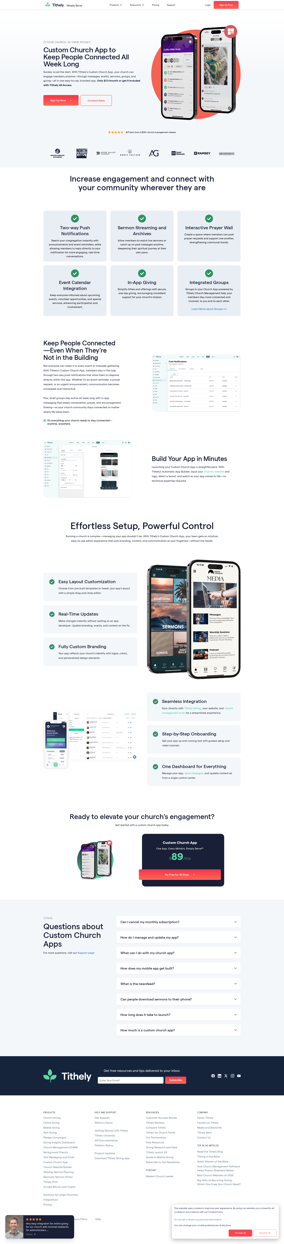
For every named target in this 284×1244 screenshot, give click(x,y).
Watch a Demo (103, 1122)
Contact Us (204, 1137)
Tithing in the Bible (208, 1156)
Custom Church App (55, 1162)
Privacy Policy (79, 1218)
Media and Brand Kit (209, 1127)
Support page (86, 952)
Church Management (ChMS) (60, 1147)
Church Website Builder (57, 1167)
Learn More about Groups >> (209, 308)
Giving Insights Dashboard (59, 1142)
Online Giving (51, 1122)
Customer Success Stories (161, 1117)
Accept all (240, 1232)
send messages (194, 773)
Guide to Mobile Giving (159, 1157)
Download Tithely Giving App (112, 1158)
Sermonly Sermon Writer (58, 1176)
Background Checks (55, 1152)
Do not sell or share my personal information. (198, 1219)
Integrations (50, 1199)
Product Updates (105, 1153)
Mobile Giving (51, 1127)
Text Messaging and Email (58, 1157)
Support (171, 4)
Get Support (102, 1117)
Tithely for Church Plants (160, 1132)
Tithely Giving (192, 708)
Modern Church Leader (160, 1176)
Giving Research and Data (161, 1147)
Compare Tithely (156, 1127)
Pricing (155, 4)
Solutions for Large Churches (60, 1194)
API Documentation (106, 1140)
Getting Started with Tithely (111, 1130)
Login (208, 4)
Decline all (264, 1232)
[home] (63, 5)
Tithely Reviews (155, 1122)
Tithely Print (50, 1181)
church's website (214, 471)
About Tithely (205, 1117)
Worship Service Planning (58, 1171)
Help (98, 1218)
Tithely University (105, 1135)
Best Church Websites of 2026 (215, 1175)
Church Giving (51, 1117)
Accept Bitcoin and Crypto (59, 1186)
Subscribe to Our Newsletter (163, 1162)
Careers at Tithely (207, 1122)
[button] (116, 5)
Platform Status (104, 1145)
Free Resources (155, 1142)
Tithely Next (204, 1132)
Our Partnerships (156, 1137)
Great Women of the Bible (212, 1161)
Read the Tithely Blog (210, 1151)
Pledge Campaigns (54, 1137)
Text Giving (50, 1132)
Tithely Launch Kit (156, 1152)
